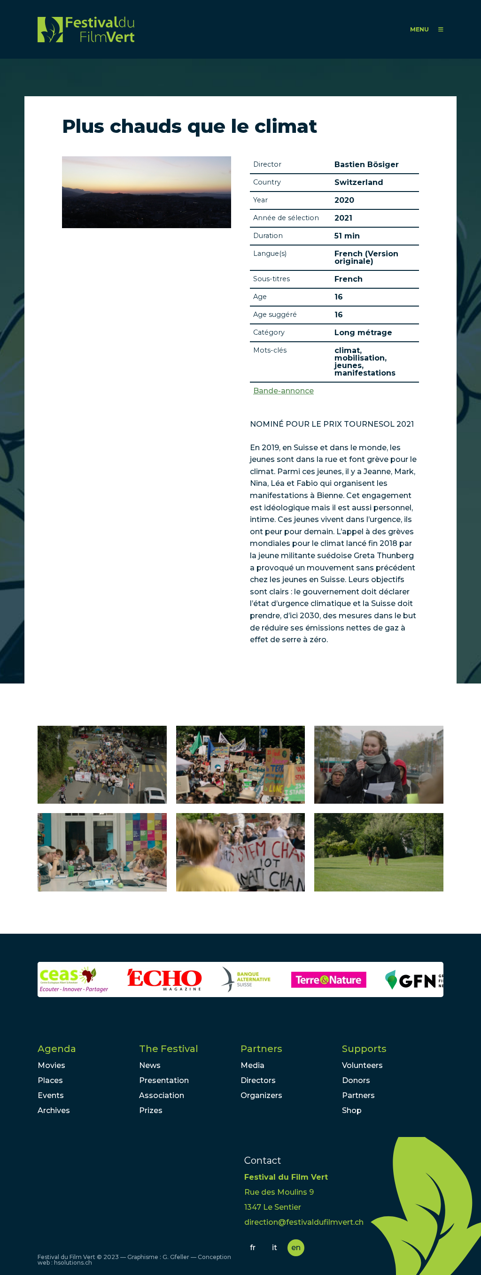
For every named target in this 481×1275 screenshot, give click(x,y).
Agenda (57, 1048)
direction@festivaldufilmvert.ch (304, 1222)
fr (253, 1247)
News (150, 1065)
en (296, 1247)
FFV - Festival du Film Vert (86, 29)
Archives (54, 1110)
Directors (258, 1080)
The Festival (168, 1048)
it (274, 1247)
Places (50, 1080)
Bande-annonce (283, 391)
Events (51, 1095)
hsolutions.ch (73, 1262)
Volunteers (362, 1065)
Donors (356, 1080)
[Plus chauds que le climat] (102, 765)
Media (252, 1065)
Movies (51, 1065)
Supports (364, 1048)
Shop (352, 1110)
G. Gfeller (176, 1256)
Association (161, 1095)
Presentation (164, 1080)
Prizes (151, 1110)
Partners (261, 1048)
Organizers (261, 1095)
